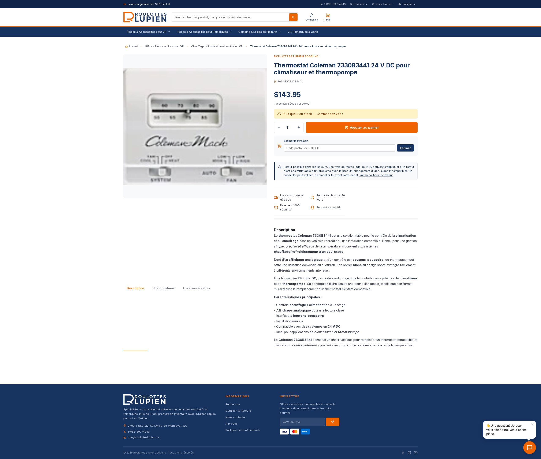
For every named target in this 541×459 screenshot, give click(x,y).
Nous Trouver (384, 4)
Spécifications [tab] (164, 288)
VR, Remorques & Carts (303, 31)
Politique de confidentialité (243, 430)
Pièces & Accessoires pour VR (146, 31)
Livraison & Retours (238, 410)
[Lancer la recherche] (293, 17)
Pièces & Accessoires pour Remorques (202, 31)
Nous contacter (235, 417)
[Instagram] (409, 453)
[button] (509, 430)
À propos (231, 423)
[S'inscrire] (332, 422)
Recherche (232, 404)
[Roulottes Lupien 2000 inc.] (145, 17)
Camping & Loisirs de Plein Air (257, 31)
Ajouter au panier (364, 127)
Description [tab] (135, 288)
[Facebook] (403, 453)
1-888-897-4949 (335, 4)
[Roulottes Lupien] (529, 447)
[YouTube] (416, 453)
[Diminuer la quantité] (278, 127)
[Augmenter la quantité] (298, 127)
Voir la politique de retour (376, 175)
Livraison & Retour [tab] (196, 288)
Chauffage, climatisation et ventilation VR (217, 46)
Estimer (405, 148)
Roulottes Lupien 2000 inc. (297, 56)
